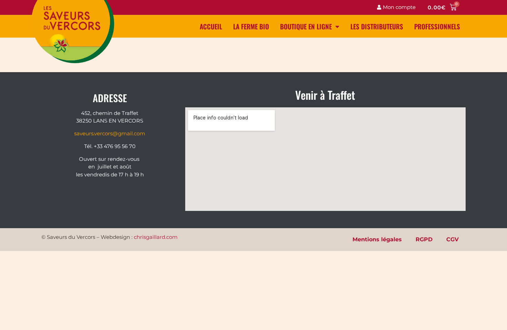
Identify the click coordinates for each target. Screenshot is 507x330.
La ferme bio (251, 26)
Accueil (211, 26)
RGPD (424, 239)
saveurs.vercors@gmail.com (109, 133)
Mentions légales (377, 239)
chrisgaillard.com (156, 237)
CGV (452, 239)
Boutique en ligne (306, 26)
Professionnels (437, 26)
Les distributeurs (376, 26)
